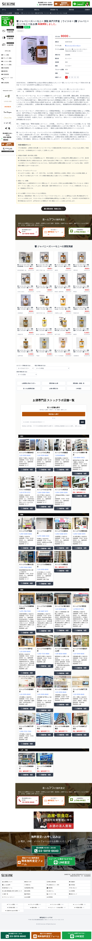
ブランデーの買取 (35, 904)
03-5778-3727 (25, 492)
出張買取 (73, 891)
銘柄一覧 (6, 894)
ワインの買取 (13, 904)
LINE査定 (78, 388)
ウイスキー (20, 31)
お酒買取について (8, 881)
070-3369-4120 (43, 536)
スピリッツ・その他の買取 (58, 907)
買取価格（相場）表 (78, 383)
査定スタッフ (74, 894)
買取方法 (36, 9)
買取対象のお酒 (53, 383)
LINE (28, 27)
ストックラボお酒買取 (6, 13)
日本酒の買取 (13, 907)
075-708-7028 (26, 611)
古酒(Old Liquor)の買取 (13, 910)
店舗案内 (87, 9)
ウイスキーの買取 (58, 904)
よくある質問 (7, 884)
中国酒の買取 (80, 907)
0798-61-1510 (79, 609)
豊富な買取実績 (52, 881)
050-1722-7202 (26, 731)
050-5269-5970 (79, 534)
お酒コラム (51, 891)
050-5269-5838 (61, 492)
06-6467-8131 (43, 611)
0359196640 (60, 455)
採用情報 (50, 897)
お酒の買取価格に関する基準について (13, 891)
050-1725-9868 (43, 654)
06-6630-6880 (61, 654)
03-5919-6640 (26, 455)
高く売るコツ (74, 888)
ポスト (20, 27)
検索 (82, 422)
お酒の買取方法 (53, 388)
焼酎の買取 (35, 907)
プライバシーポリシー (9, 897)
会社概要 (28, 897)
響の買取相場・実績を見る (52, 209)
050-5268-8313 (61, 534)
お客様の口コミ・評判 (53, 884)
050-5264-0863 (26, 567)
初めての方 (20, 9)
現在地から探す (54, 414)
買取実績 (71, 9)
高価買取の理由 (30, 888)
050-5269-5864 (44, 492)
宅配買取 (50, 888)
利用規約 (28, 894)
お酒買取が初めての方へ (29, 383)
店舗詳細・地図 (28, 469)
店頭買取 (28, 891)
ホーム (4, 9)
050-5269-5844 (26, 534)
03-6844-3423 (79, 457)
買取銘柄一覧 (54, 9)
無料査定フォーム (8, 888)
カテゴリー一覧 (52, 894)
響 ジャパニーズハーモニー (73, 45)
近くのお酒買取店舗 (28, 388)
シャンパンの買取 (80, 904)
